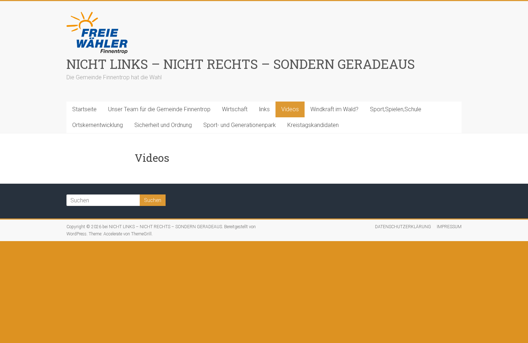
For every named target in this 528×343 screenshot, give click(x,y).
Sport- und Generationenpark (239, 125)
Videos (290, 109)
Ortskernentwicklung (97, 125)
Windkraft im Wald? (334, 109)
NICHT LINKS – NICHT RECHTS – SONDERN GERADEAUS (240, 63)
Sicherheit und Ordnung (163, 125)
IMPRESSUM (449, 226)
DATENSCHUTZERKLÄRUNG (403, 226)
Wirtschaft (234, 109)
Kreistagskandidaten (313, 125)
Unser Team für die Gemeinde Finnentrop (159, 109)
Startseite (84, 109)
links (264, 109)
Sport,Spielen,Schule (395, 109)
